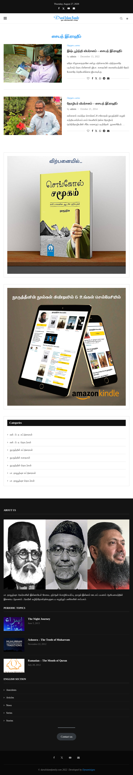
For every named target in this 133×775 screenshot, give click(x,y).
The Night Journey (39, 618)
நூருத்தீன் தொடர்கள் (21, 465)
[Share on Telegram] (104, 78)
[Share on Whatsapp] (100, 78)
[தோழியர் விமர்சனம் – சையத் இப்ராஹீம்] (33, 116)
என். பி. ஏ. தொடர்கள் (20, 442)
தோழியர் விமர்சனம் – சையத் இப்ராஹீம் (92, 103)
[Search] (121, 18)
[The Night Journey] (14, 624)
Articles (10, 697)
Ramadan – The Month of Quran (47, 660)
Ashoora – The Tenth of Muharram (49, 639)
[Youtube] (69, 8)
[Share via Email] (108, 78)
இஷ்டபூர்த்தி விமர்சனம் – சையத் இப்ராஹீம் (94, 51)
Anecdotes (11, 690)
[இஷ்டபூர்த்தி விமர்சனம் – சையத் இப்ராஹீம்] (33, 63)
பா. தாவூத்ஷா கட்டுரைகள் (23, 473)
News (9, 705)
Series (9, 713)
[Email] (74, 8)
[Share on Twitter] (96, 78)
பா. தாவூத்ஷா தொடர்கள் (22, 481)
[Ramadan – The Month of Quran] (14, 666)
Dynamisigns (88, 769)
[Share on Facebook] (92, 78)
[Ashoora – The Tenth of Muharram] (14, 645)
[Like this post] (88, 78)
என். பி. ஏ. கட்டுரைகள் (21, 434)
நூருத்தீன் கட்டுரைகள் (21, 450)
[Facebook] (58, 8)
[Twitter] (63, 8)
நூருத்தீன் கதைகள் (20, 457)
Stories (9, 720)
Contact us (66, 736)
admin (73, 56)
